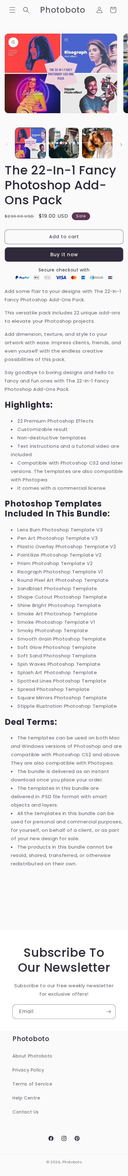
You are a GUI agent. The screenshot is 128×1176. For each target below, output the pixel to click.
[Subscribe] (108, 1011)
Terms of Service (32, 1084)
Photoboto (72, 1162)
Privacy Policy (28, 1070)
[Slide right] (121, 144)
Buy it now (64, 254)
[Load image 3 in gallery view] (97, 143)
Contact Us (25, 1112)
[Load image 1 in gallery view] (30, 143)
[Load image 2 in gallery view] (64, 143)
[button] (12, 10)
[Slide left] (7, 144)
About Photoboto (32, 1056)
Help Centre (26, 1098)
